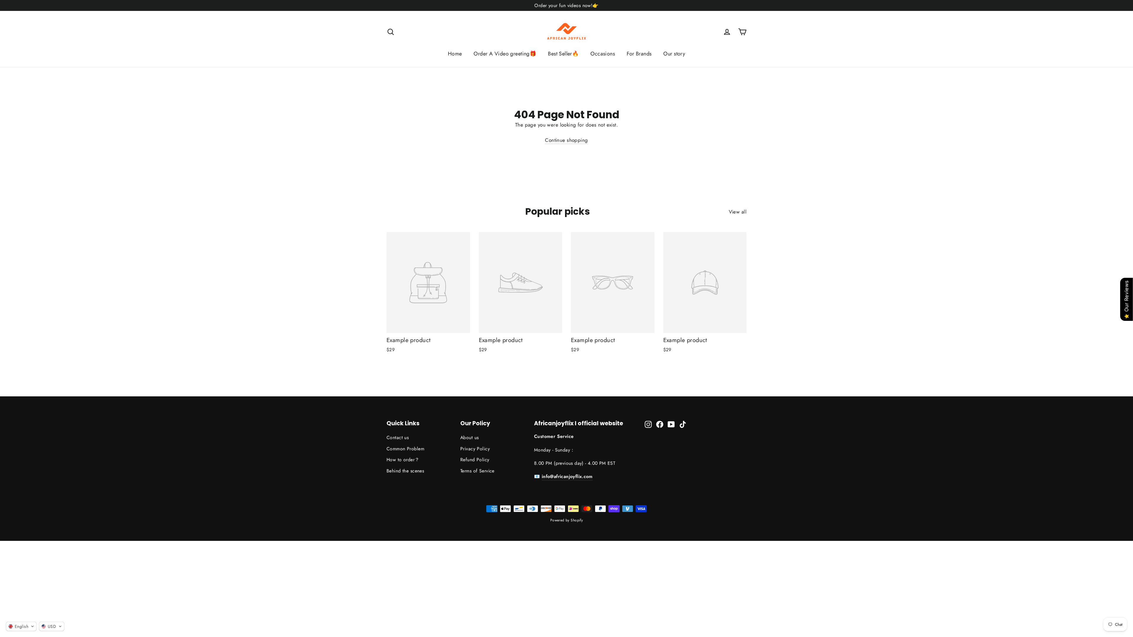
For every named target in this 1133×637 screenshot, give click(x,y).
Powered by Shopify (566, 520)
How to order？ (403, 459)
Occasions (602, 54)
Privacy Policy (475, 448)
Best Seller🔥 (563, 54)
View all (737, 211)
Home (455, 54)
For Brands (639, 54)
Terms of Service (477, 470)
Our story (674, 54)
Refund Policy (474, 459)
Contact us (398, 437)
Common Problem (405, 448)
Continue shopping (566, 140)
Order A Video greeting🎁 (505, 54)
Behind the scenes (405, 470)
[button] (21, 626)
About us (469, 437)
